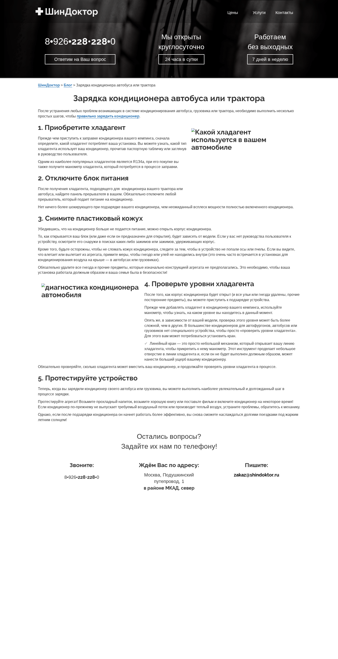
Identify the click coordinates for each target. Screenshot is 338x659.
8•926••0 (80, 41)
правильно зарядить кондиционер (108, 116)
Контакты (284, 12)
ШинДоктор (54, 11)
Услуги (259, 12)
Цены (232, 12)
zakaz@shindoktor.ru (256, 475)
